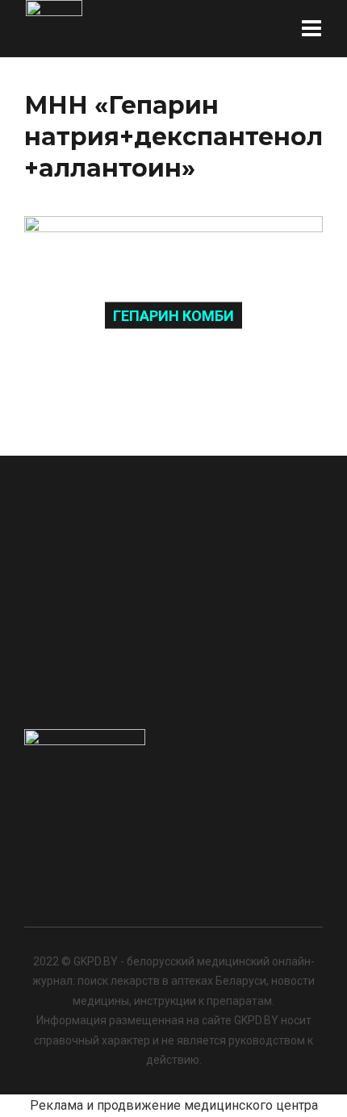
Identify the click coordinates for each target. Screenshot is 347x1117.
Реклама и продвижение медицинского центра (174, 1105)
